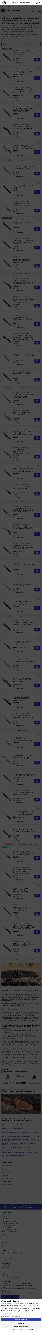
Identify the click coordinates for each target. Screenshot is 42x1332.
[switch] (38, 3)
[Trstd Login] (39, 2)
